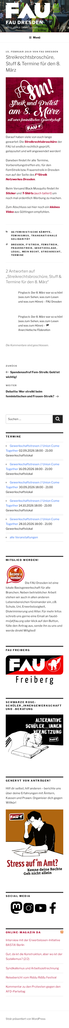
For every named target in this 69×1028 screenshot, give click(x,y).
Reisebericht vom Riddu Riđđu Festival (31, 977)
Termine (17, 255)
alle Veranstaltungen (24, 537)
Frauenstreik (22, 248)
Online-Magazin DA (23, 932)
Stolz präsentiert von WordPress (25, 1018)
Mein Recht (30, 251)
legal (15, 251)
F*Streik (32, 244)
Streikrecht (51, 251)
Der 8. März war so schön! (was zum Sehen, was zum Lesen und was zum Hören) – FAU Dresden (40, 297)
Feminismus (20, 235)
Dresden (17, 244)
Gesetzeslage (45, 248)
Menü (36, 37)
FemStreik (49, 244)
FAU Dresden (24, 22)
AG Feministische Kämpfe (31, 232)
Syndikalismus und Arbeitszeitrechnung (32, 968)
